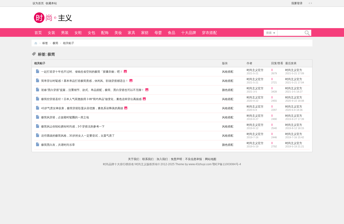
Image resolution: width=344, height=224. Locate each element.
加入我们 (162, 159)
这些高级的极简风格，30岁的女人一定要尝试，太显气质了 (78, 135)
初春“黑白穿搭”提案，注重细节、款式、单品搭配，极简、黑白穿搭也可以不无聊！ (92, 89)
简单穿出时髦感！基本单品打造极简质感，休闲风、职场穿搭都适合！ (84, 80)
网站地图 (210, 159)
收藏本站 (51, 3)
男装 (65, 33)
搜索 (269, 32)
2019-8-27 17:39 (294, 119)
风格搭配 (227, 71)
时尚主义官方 (255, 70)
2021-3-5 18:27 (294, 91)
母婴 (158, 33)
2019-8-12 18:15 (294, 128)
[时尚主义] (53, 23)
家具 (131, 33)
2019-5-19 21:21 (294, 146)
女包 (91, 33)
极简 (55, 43)
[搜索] (307, 33)
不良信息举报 (193, 159)
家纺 (145, 33)
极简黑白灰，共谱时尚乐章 (58, 144)
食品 (171, 33)
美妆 (118, 33)
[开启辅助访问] (306, 3)
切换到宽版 (310, 3)
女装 (51, 33)
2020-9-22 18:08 (294, 100)
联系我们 (148, 159)
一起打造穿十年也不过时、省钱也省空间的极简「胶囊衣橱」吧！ (82, 71)
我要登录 (297, 3)
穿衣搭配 (209, 33)
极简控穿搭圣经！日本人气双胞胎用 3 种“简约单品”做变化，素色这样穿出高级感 (91, 99)
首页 (38, 33)
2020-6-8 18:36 (294, 109)
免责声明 (176, 159)
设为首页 (38, 3)
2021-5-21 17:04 (294, 82)
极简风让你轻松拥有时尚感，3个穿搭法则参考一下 (73, 126)
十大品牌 (188, 33)
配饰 (105, 33)
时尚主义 (36, 43)
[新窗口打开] (38, 72)
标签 (45, 43)
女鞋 (78, 33)
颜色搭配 (227, 90)
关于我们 (133, 159)
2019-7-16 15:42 (294, 137)
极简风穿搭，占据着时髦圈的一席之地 (65, 117)
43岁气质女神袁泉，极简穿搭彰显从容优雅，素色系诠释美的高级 (82, 108)
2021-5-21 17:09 (294, 73)
